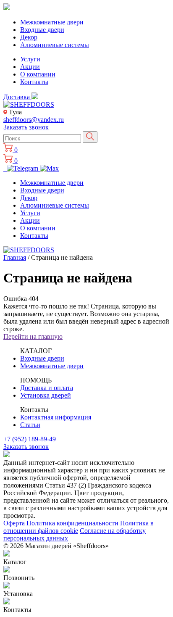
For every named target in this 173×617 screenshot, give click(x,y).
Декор (28, 37)
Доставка (17, 96)
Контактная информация (55, 417)
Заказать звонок (26, 127)
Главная (14, 257)
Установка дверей (45, 395)
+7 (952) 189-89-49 (29, 439)
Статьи (30, 424)
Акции (30, 66)
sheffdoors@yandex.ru (33, 119)
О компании (37, 74)
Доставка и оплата (46, 387)
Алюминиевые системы (54, 44)
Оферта (14, 523)
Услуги (30, 59)
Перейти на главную (33, 336)
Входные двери (42, 29)
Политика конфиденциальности (72, 523)
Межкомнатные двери (52, 22)
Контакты (34, 81)
